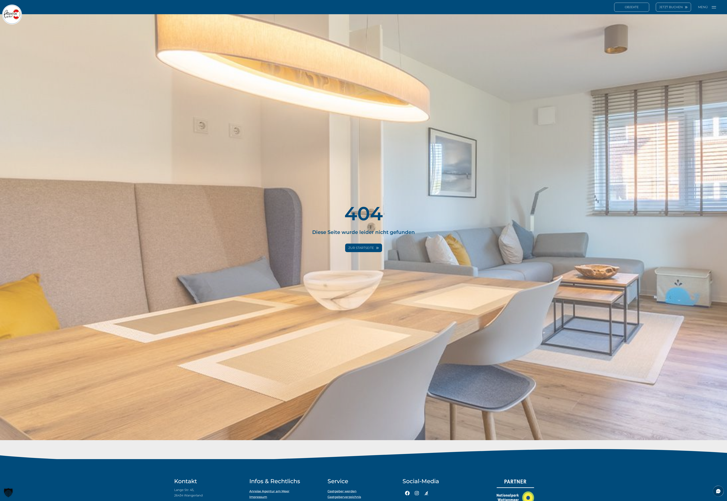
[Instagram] (416, 493)
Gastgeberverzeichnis (344, 497)
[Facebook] (407, 493)
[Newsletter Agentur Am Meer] (426, 493)
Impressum (258, 497)
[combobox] (631, 7)
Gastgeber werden (342, 491)
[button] (8, 492)
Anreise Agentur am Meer (269, 491)
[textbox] (631, 7)
